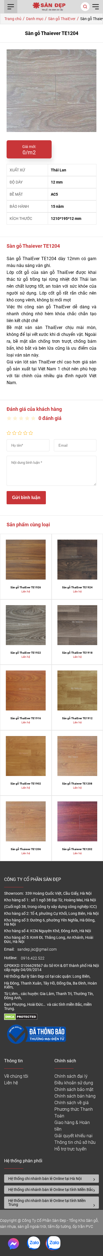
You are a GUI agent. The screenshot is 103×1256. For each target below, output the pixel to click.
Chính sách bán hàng (75, 1096)
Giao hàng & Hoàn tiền (72, 1126)
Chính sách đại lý (71, 1076)
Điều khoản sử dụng (73, 1082)
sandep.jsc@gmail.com (37, 949)
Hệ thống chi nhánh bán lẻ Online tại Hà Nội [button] (45, 1178)
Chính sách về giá (71, 1102)
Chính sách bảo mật (73, 1089)
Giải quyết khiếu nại (73, 1135)
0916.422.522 (33, 958)
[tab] (51, 1178)
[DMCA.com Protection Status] (20, 1018)
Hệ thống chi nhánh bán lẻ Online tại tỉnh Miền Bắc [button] (50, 1190)
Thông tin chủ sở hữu (75, 1142)
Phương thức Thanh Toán (73, 1112)
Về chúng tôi (16, 1076)
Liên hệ (11, 1082)
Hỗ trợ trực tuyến (70, 1149)
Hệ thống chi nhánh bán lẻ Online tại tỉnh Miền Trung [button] (47, 1202)
